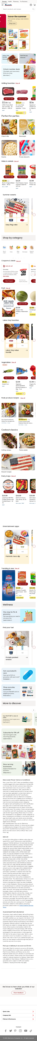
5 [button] (24, 258)
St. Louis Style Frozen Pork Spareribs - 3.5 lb (20, 106)
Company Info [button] (7, 1015)
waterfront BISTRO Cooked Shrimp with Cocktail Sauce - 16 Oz (8, 500)
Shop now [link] (12, 23)
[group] (18, 32)
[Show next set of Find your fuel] (34, 647)
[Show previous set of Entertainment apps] (2, 546)
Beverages (22, 136)
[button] (31, 4)
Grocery (4, 1)
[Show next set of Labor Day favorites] (34, 340)
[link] (6, 75)
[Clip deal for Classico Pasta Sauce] (27, 44)
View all (17, 83)
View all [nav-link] (22, 398)
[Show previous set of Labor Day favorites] (2, 340)
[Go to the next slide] (33, 274)
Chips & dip (5, 136)
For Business (23, 1)
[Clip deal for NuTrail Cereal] (16, 34)
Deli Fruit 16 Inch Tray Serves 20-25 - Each (21, 499)
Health (10, 1)
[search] (33, 9)
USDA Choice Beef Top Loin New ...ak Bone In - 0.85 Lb (7, 106)
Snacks (3, 157)
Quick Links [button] (6, 1011)
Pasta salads (23, 450)
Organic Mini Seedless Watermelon (22, 310)
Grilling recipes (6, 450)
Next (33, 413)
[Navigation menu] (2, 5)
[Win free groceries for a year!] (8, 585)
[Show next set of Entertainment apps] (34, 546)
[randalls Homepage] (8, 5)
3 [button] (18, 258)
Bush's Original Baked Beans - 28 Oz (8, 183)
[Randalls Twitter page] (10, 1030)
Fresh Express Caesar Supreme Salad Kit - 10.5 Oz (22, 184)
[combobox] (18, 9)
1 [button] (13, 258)
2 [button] (16, 258)
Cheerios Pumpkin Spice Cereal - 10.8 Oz (21, 591)
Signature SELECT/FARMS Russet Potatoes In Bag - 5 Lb (21, 386)
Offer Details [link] (6, 276)
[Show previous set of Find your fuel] (2, 647)
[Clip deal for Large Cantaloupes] (27, 34)
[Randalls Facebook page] (6, 1030)
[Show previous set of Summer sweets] (2, 214)
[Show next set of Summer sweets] (34, 214)
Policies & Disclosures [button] (9, 1019)
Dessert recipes (6, 472)
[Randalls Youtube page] (25, 1030)
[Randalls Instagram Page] (20, 1030)
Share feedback (18, 993)
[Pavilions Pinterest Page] (15, 1030)
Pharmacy (16, 1)
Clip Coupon (9, 281)
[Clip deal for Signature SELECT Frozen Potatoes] (16, 44)
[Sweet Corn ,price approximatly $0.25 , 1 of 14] (8, 379)
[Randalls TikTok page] (31, 1030)
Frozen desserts (24, 157)
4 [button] (21, 258)
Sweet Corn (5, 384)
